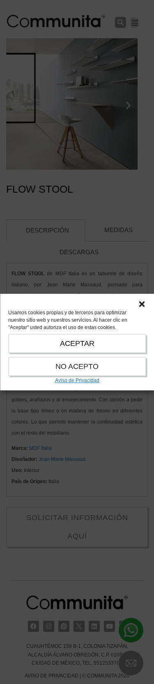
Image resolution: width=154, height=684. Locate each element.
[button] (142, 304)
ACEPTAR (77, 343)
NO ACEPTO (77, 366)
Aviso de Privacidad (77, 380)
